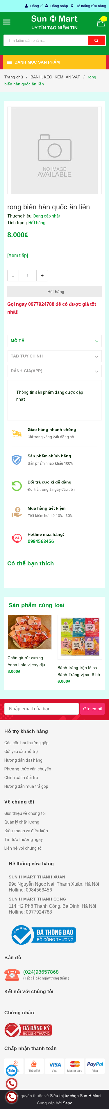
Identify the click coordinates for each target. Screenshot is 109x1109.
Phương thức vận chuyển (27, 771)
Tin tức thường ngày (23, 842)
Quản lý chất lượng (21, 824)
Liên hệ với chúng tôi (23, 850)
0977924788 (41, 304)
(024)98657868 (41, 974)
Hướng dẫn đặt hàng (23, 762)
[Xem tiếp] (17, 255)
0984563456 (41, 541)
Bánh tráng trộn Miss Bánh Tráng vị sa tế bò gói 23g (79, 674)
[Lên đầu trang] (91, 1097)
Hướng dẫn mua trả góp (26, 788)
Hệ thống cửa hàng (91, 6)
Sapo (67, 1105)
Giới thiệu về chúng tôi (25, 815)
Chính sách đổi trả (21, 780)
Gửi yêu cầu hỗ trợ (21, 754)
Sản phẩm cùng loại (37, 605)
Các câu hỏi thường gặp (26, 745)
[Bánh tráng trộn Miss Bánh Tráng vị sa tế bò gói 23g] (80, 637)
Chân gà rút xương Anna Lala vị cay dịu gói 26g (26, 664)
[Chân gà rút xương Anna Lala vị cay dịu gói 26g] (30, 632)
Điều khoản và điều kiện (26, 833)
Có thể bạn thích (30, 563)
